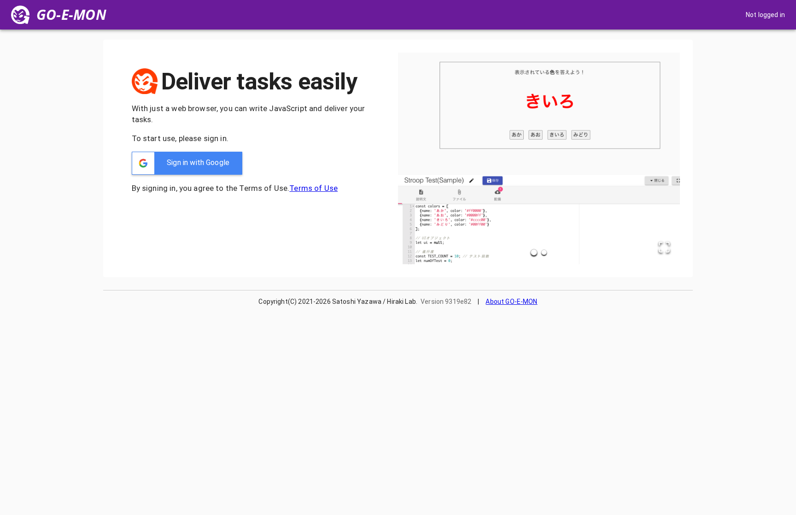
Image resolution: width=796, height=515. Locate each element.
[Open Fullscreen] (664, 247)
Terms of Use (313, 188)
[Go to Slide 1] (534, 252)
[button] (187, 163)
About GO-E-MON (511, 301)
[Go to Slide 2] (544, 252)
